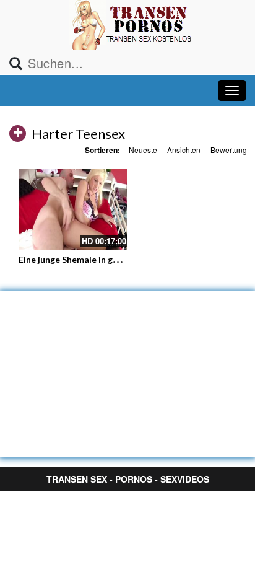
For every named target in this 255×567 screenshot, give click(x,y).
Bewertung (228, 149)
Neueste (143, 149)
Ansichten (184, 149)
